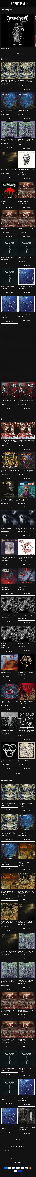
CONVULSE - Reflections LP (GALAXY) (7, 731)
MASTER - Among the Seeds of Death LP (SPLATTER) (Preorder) (25, 229)
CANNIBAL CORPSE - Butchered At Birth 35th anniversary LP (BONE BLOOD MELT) (9, 442)
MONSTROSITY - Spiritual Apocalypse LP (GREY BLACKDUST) (9, 500)
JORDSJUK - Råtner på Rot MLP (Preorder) (25, 374)
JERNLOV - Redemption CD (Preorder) (24, 111)
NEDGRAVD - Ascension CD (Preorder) (7, 200)
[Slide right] (22, 53)
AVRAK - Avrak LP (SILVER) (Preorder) (24, 258)
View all (18, 414)
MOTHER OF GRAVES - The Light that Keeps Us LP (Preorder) (8, 170)
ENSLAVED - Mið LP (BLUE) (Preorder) (7, 314)
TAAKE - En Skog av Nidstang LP (25, 643)
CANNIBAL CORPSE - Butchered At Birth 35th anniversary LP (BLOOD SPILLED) (26, 442)
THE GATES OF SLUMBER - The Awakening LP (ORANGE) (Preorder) (25, 862)
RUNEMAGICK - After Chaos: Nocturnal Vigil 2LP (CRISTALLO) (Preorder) (26, 82)
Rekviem (15, 1174)
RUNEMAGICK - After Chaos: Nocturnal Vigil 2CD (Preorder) (8, 802)
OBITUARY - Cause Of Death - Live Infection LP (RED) (9, 702)
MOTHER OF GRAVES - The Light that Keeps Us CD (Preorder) (25, 922)
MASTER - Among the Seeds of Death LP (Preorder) (25, 200)
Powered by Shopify (22, 1174)
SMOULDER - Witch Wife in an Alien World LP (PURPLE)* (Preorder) (25, 141)
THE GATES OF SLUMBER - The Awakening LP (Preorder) (8, 891)
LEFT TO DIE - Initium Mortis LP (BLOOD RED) (25, 500)
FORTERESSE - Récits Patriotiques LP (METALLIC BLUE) (9, 558)
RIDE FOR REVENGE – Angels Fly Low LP (25, 558)
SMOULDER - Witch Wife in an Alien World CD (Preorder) (25, 952)
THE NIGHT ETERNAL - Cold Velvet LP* (9, 529)
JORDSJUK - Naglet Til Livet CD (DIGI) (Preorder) (25, 401)
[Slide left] (14, 53)
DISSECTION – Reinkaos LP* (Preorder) (24, 345)
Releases (4, 48)
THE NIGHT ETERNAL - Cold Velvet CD (26, 529)
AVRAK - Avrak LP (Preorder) (8, 257)
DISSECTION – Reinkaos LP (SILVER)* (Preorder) (7, 374)
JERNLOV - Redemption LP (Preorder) (7, 111)
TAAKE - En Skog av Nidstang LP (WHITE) (8, 644)
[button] (3, 3)
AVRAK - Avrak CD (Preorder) (8, 286)
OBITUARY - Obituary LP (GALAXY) (26, 672)
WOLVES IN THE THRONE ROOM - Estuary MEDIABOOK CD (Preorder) (26, 1126)
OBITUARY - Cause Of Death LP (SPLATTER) (25, 586)
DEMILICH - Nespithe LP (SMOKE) (26, 701)
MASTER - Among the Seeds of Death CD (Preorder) (8, 1011)
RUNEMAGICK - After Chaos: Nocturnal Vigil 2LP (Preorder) (8, 81)
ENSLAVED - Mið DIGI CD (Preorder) (7, 345)
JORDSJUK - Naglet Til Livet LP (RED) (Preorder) (8, 401)
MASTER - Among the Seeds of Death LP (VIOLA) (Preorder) (8, 229)
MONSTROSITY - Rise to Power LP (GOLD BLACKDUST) (9, 471)
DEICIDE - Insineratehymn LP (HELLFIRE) (8, 761)
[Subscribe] (31, 1151)
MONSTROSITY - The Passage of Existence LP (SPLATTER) (25, 471)
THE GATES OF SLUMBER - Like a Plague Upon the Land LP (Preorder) (9, 923)
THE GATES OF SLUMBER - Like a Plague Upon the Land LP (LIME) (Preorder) (26, 892)
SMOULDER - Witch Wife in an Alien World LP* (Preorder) (8, 140)
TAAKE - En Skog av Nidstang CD (9, 615)
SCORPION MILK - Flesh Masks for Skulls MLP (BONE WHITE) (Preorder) (26, 171)
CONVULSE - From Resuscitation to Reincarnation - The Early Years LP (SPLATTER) (26, 732)
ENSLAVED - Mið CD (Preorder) (25, 314)
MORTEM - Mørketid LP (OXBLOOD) (23, 761)
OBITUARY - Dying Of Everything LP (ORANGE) (9, 673)
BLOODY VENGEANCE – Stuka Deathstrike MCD (8, 586)
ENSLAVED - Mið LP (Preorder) (25, 286)
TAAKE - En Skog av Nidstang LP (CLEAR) (25, 615)
